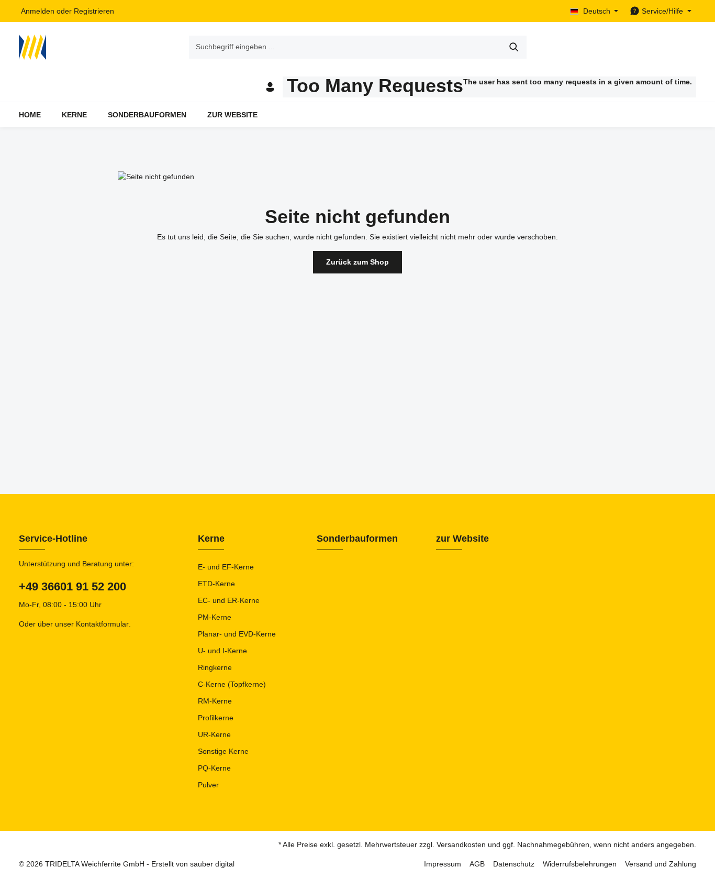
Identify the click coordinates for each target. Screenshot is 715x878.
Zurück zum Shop (357, 262)
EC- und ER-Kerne (229, 600)
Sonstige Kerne (223, 751)
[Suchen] (514, 47)
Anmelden (37, 11)
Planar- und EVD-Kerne (237, 634)
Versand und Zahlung (660, 864)
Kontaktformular (102, 624)
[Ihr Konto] (270, 86)
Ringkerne (215, 667)
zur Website (462, 538)
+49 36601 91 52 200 (72, 586)
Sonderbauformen (357, 538)
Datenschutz (513, 864)
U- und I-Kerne (222, 650)
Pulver (208, 785)
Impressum (442, 864)
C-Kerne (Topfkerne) (232, 684)
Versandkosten (461, 844)
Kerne (211, 538)
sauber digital (212, 864)
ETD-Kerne (216, 583)
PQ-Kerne (214, 768)
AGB (477, 864)
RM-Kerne (215, 701)
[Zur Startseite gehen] (32, 47)
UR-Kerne (214, 734)
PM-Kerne (214, 617)
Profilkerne (215, 718)
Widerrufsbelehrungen (580, 864)
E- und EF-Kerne (226, 567)
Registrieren (94, 11)
